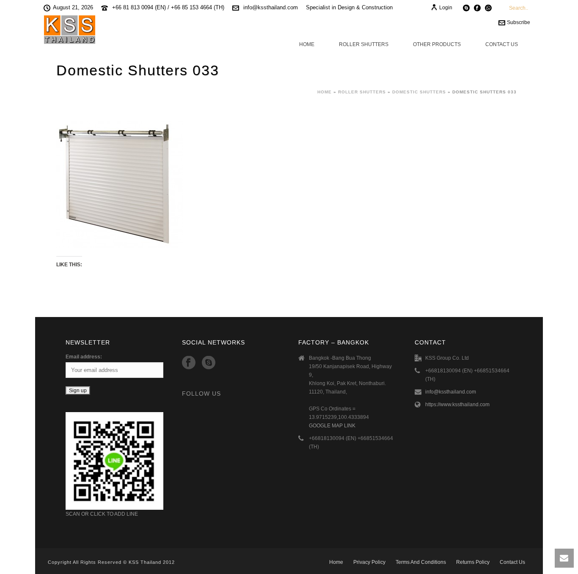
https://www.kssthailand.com (457, 404)
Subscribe (518, 22)
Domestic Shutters (419, 92)
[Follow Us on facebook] (188, 363)
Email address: (84, 357)
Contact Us (501, 44)
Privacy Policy (369, 562)
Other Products (437, 44)
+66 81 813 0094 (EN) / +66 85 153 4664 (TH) (168, 7)
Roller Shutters (363, 44)
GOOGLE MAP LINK (332, 426)
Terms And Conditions (421, 562)
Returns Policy (473, 562)
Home (306, 44)
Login (445, 8)
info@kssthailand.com (270, 7)
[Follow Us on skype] (208, 363)
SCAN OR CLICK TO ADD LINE (102, 514)
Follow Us (201, 393)
